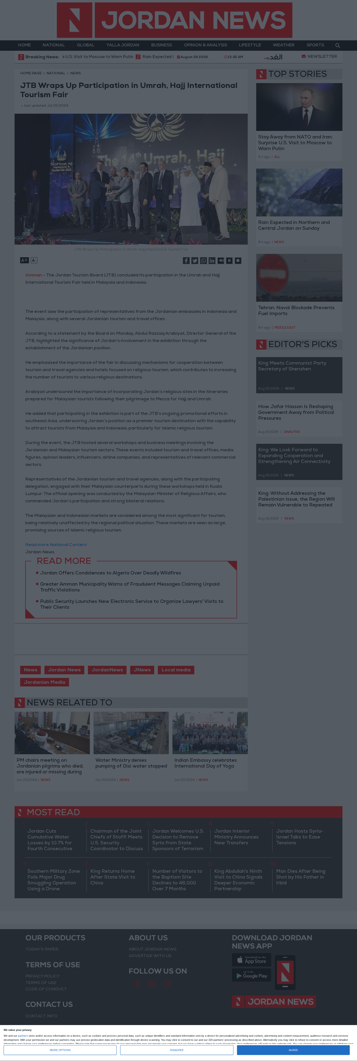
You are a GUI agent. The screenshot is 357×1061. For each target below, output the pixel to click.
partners (23, 1036)
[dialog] (178, 1043)
